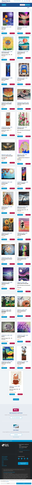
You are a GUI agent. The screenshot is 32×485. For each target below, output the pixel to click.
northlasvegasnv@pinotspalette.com (24, 450)
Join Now (16, 434)
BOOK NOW (12, 33)
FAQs (3, 461)
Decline (8, 483)
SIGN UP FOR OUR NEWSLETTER (23, 463)
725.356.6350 (21, 451)
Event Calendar (4, 456)
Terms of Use (5, 472)
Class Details (4, 33)
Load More (16, 399)
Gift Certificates (5, 459)
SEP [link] (28, 7)
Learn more (7, 481)
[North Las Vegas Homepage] (6, 1)
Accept (24, 483)
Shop (3, 462)
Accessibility (13, 472)
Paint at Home (4, 465)
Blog (3, 464)
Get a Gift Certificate (16, 417)
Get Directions (21, 448)
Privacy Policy (9, 472)
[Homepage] (9, 445)
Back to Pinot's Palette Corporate (7, 440)
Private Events (4, 458)
